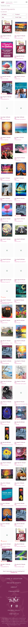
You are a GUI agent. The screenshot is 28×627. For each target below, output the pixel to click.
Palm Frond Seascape (5, 180)
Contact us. (14, 572)
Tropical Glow (17, 200)
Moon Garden (3, 241)
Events (15, 2)
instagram (17, 606)
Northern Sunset (18, 343)
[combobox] (7, 14)
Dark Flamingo (4, 404)
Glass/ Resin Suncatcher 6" (20, 119)
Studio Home (9, 2)
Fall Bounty (3, 526)
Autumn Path (3, 485)
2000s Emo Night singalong (6, 200)
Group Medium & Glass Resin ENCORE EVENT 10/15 (7, 303)
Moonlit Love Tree (4, 221)
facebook (11, 606)
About (14, 587)
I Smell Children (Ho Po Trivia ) (7, 444)
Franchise (14, 591)
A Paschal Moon (18, 139)
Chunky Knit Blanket (5, 363)
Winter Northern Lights (19, 566)
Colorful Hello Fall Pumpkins (20, 383)
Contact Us (14, 614)
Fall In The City (17, 322)
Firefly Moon (17, 302)
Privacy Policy (14, 610)
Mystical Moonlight (4, 78)
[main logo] (3, 1)
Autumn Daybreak (4, 139)
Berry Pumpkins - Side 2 (20, 485)
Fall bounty (17, 180)
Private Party (14, 583)
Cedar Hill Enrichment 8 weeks (7, 505)
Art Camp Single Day (5, 38)
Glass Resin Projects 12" (5, 119)
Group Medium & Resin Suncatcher (5, 547)
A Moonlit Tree (18, 160)
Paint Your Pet (18, 241)
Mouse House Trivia (5, 424)
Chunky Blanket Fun (5, 99)
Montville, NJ (3, 5)
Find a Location (14, 579)
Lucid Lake (17, 424)
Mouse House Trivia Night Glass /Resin (21, 405)
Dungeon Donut (4, 322)
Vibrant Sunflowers (5, 465)
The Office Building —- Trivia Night (6, 344)
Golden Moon (17, 78)
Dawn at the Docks (19, 38)
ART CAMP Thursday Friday (20, 546)
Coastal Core (3, 383)
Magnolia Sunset (18, 363)
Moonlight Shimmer (19, 465)
